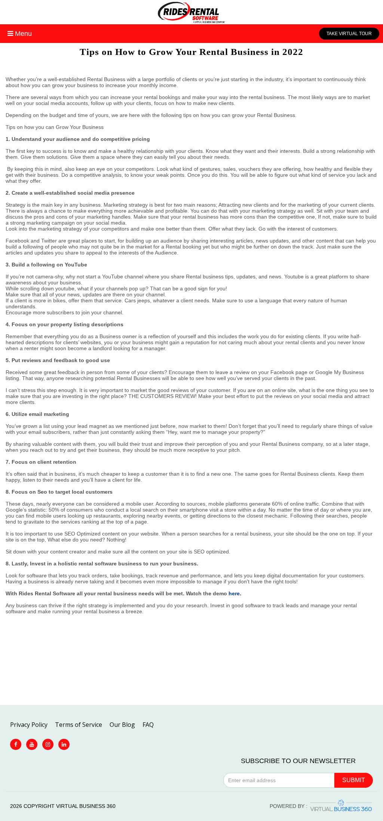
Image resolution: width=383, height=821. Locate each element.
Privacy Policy (29, 724)
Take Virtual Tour (349, 33)
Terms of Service (78, 724)
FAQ (148, 724)
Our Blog (122, 724)
